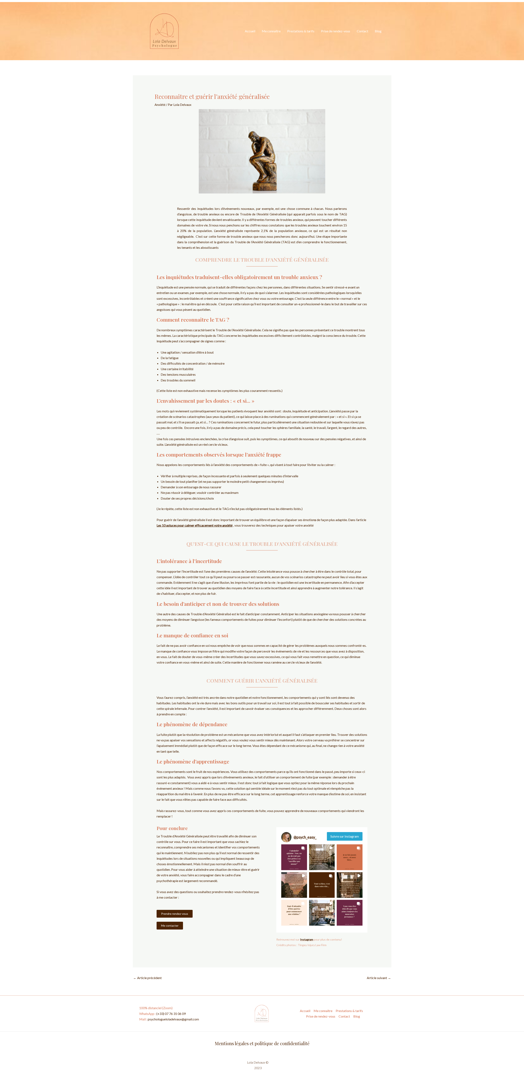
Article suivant (379, 978)
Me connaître (271, 31)
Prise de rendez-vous (335, 31)
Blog (378, 31)
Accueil (250, 31)
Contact (362, 31)
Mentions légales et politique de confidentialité (262, 1043)
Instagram (306, 939)
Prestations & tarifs (300, 31)
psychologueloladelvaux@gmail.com (173, 1019)
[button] (294, 857)
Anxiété (160, 104)
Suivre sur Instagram (344, 836)
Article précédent (147, 978)
